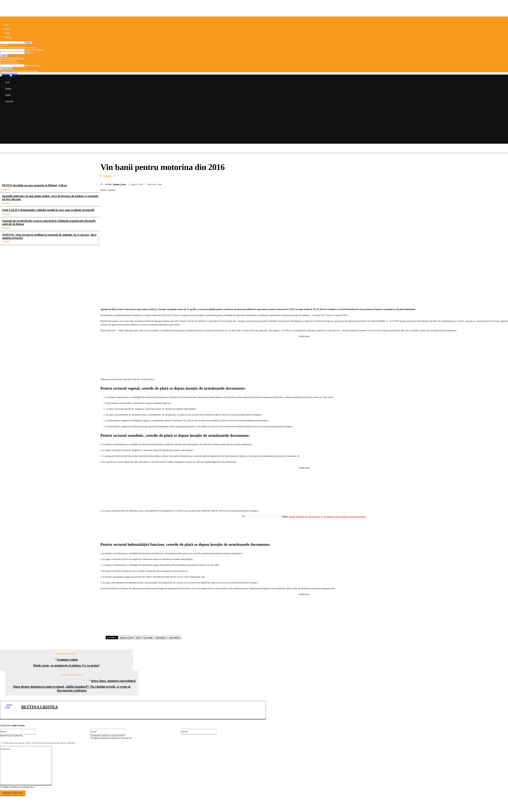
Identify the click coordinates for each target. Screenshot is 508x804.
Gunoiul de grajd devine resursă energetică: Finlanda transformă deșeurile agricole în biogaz (49, 222)
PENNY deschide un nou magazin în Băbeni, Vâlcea (34, 185)
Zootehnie (174, 638)
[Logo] (5, 76)
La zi (6, 189)
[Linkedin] (493, 183)
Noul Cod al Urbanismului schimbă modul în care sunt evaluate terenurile (48, 209)
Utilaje (7, 33)
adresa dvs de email (32, 65)
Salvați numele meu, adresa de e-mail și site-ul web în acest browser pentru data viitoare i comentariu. (39, 743)
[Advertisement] (254, 125)
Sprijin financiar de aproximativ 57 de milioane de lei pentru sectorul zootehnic (327, 516)
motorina (161, 638)
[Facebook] (455, 183)
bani (138, 638)
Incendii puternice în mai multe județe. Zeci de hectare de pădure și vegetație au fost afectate (50, 197)
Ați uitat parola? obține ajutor (12, 58)
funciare (148, 638)
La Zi (7, 25)
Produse (7, 29)
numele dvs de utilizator (34, 50)
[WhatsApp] (484, 183)
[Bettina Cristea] (102, 184)
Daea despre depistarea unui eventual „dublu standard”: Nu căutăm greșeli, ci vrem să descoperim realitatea (71, 688)
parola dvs (28, 53)
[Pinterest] (474, 183)
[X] (465, 183)
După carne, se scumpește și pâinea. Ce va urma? (66, 665)
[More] (503, 184)
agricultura (126, 638)
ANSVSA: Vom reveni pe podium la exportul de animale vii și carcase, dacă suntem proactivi (49, 236)
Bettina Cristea (119, 184)
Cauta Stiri (8, 37)
